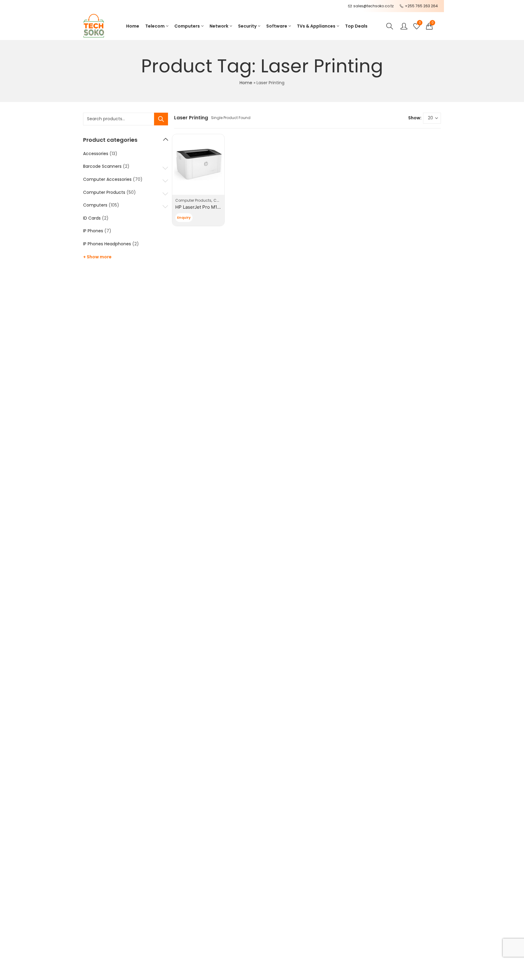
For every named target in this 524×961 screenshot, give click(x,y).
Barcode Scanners (102, 166)
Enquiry (184, 217)
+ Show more (97, 257)
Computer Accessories (107, 179)
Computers (95, 205)
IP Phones (93, 231)
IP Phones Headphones (107, 244)
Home (246, 83)
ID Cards (92, 218)
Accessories (95, 154)
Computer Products (193, 200)
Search (161, 119)
